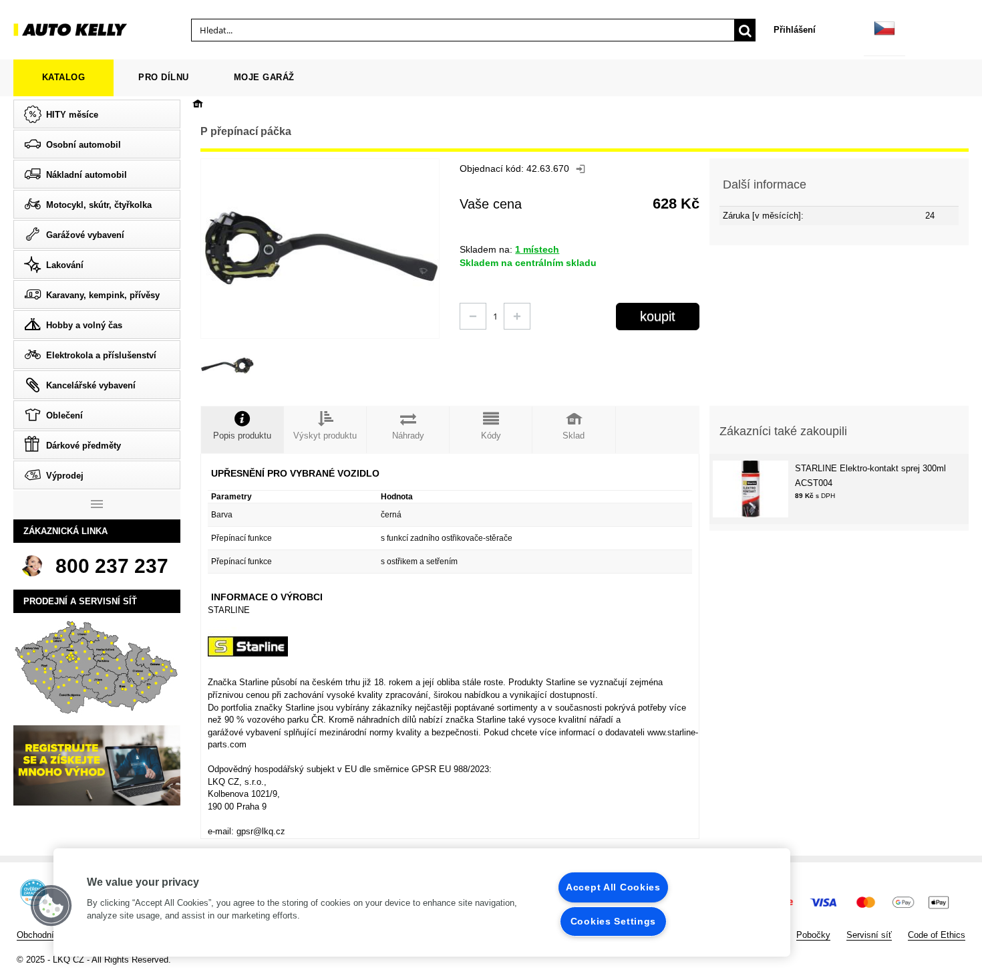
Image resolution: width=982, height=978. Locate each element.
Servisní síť (869, 935)
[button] (51, 905)
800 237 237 (111, 566)
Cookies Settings (613, 921)
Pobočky (813, 935)
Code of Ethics (936, 935)
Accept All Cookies (613, 887)
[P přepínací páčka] (227, 366)
